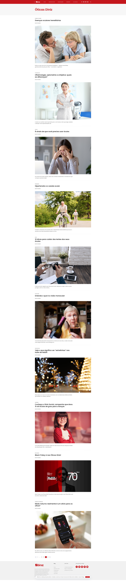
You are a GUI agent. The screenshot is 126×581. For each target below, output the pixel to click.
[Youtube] (87, 567)
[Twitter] (85, 567)
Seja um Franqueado (68, 568)
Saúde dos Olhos (57, 568)
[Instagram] (81, 1)
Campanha (56, 571)
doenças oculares (38, 18)
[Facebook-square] (83, 1)
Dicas (55, 567)
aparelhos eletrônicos (39, 501)
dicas (36, 237)
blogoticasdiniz (38, 79)
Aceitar (87, 577)
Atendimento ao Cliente (69, 570)
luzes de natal (37, 348)
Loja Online (56, 573)
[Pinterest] (87, 1)
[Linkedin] (85, 1)
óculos (36, 129)
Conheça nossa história (69, 567)
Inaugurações (56, 570)
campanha (36, 402)
